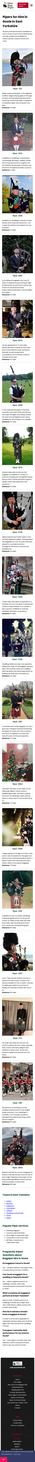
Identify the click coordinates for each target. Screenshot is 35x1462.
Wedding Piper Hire (17, 1390)
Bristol (17, 1447)
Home (17, 1379)
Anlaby (8, 1201)
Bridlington (10, 1206)
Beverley (9, 1203)
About (17, 1405)
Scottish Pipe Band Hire (17, 1392)
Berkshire (17, 1444)
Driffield (9, 1211)
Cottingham (10, 1208)
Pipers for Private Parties (17, 1400)
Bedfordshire (17, 1441)
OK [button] (4, 1459)
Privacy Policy (17, 1420)
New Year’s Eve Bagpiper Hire (17, 1385)
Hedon (8, 1218)
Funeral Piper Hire (17, 1387)
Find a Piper (17, 1382)
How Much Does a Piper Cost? (17, 1403)
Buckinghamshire (17, 1449)
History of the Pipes (17, 1398)
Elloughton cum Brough (14, 1213)
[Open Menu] (31, 5)
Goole (8, 1215)
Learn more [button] (17, 1454)
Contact (17, 1408)
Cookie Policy (17, 1423)
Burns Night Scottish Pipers (18, 1395)
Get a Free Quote (22, 5)
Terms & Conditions (17, 1425)
